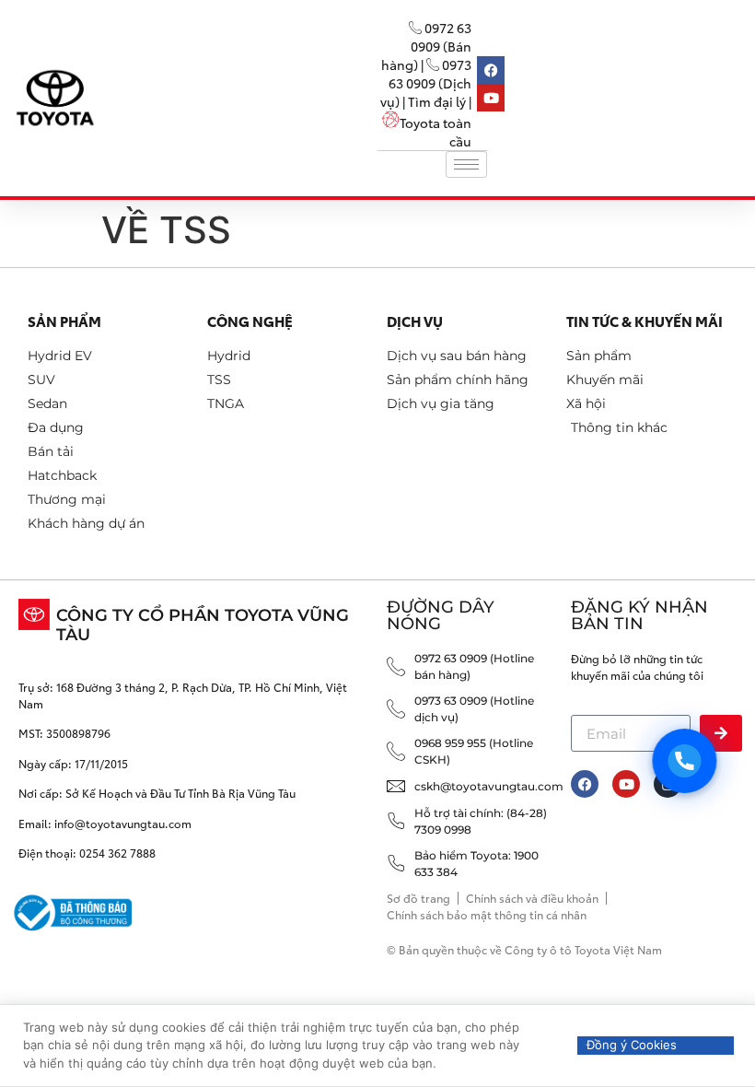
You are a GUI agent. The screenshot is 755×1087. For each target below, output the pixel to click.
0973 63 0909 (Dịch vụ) (425, 83)
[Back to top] (711, 997)
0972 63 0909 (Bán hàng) (426, 46)
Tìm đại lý (437, 101)
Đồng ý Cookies (632, 1044)
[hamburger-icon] (466, 164)
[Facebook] (584, 784)
